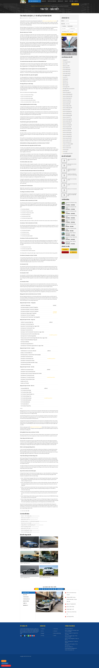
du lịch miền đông (66, 69)
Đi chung (42, 645)
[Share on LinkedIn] (28, 511)
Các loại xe (55, 640)
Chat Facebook (5, 663)
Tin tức (64, 151)
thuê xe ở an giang (66, 92)
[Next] (62, 610)
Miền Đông (65, 79)
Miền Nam (65, 81)
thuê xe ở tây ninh (66, 126)
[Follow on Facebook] (21, 645)
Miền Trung (65, 84)
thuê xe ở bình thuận (66, 98)
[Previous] (37, 610)
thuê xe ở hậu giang (66, 111)
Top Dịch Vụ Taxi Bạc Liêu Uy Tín (72, 184)
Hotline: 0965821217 (6, 665)
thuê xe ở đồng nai (66, 105)
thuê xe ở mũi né (66, 117)
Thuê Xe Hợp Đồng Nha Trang (30, 530)
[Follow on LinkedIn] (32, 645)
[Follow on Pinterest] (30, 645)
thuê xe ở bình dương (67, 94)
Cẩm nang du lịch (66, 61)
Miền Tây (64, 82)
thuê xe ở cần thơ (66, 101)
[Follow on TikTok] (23, 645)
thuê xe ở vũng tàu (66, 134)
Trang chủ (32, 6)
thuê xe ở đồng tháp (66, 107)
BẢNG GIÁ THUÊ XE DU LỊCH (36, 427)
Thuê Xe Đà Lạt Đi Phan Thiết (72, 160)
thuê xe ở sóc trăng (66, 124)
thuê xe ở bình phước (66, 96)
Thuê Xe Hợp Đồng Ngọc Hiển (30, 532)
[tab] (37, 589)
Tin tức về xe (56, 638)
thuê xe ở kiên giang (66, 115)
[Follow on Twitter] (25, 645)
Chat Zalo (4, 660)
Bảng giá (64, 60)
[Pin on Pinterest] (26, 511)
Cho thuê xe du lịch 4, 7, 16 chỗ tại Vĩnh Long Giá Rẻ (34, 521)
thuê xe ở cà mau (66, 100)
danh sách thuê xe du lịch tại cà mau (72, 164)
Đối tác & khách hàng (57, 642)
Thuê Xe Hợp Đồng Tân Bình (30, 526)
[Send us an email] (26, 645)
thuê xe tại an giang (66, 136)
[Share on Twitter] (23, 511)
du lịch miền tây (65, 71)
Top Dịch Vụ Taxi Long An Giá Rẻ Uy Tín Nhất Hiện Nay (72, 194)
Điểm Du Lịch (65, 65)
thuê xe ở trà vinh (47, 6)
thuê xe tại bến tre (66, 140)
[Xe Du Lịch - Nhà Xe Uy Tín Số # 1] (23, 1)
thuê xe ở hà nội (66, 109)
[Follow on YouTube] (34, 645)
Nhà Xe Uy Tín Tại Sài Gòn (72, 188)
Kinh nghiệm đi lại (66, 75)
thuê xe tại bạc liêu (66, 138)
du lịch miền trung (66, 73)
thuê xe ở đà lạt (66, 103)
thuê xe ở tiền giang (66, 128)
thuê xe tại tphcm (66, 145)
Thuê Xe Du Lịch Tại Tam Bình (30, 523)
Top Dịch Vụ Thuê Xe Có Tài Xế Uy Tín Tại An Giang (72, 174)
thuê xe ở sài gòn (66, 122)
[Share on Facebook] (21, 511)
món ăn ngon (65, 86)
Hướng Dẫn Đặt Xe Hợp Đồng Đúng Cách (32, 524)
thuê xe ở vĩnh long (66, 132)
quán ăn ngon (65, 90)
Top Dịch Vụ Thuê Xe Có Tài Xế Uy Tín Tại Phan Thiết (72, 170)
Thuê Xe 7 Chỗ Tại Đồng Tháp (30, 515)
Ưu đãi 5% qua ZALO (55, 312)
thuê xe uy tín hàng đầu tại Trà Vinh (49, 21)
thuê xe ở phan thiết (66, 121)
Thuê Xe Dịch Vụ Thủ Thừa (29, 528)
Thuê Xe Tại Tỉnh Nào (39, 6)
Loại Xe (64, 77)
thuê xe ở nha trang (66, 119)
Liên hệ (55, 645)
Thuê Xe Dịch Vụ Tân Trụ (29, 519)
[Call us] (28, 645)
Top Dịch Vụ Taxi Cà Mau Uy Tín (72, 179)
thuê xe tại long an (66, 141)
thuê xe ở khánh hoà (66, 113)
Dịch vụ (64, 63)
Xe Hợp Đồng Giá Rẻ (66, 153)
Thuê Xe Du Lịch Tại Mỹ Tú (29, 517)
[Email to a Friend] (25, 511)
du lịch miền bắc (66, 67)
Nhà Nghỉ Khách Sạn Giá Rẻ (68, 88)
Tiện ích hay (65, 149)
